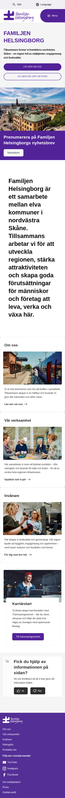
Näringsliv (8, 744)
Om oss (7, 729)
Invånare (7, 739)
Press (6, 787)
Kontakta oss (9, 749)
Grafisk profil (9, 792)
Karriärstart (22, 604)
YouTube (12, 762)
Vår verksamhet (11, 734)
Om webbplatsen (12, 782)
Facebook (12, 774)
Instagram (12, 768)
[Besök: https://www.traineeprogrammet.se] (32, 586)
